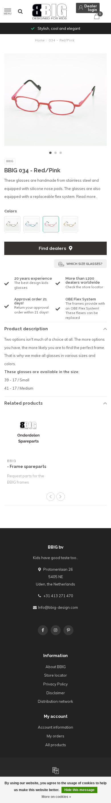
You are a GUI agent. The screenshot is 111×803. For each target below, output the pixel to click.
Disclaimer (55, 693)
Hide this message (79, 790)
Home (40, 40)
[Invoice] (55, 770)
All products (55, 745)
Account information (55, 727)
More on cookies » (56, 797)
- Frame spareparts (26, 466)
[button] (50, 153)
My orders (55, 736)
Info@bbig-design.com (58, 607)
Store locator (55, 675)
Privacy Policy (55, 684)
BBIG (9, 161)
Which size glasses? (83, 264)
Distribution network (55, 701)
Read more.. (86, 196)
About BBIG (56, 666)
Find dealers (53, 248)
